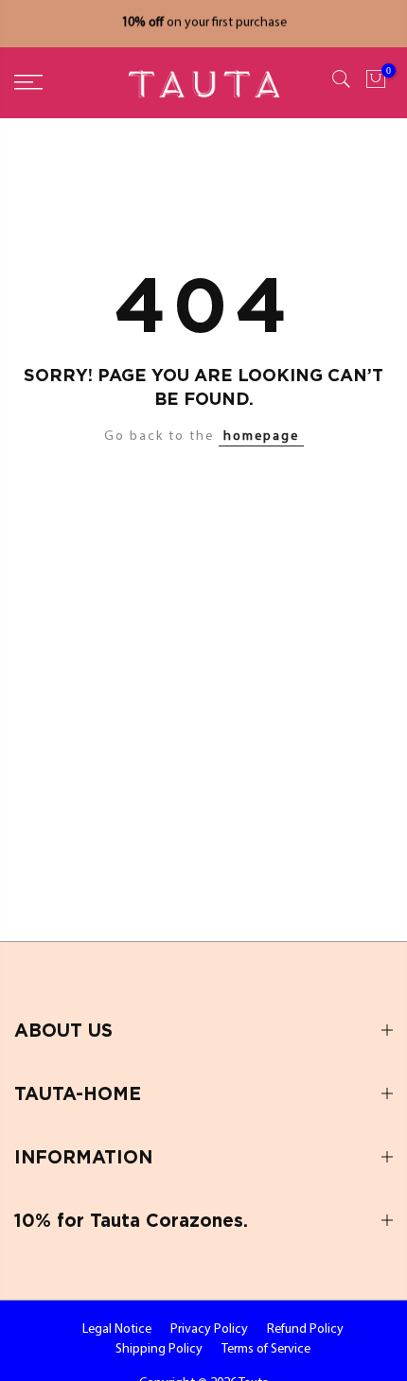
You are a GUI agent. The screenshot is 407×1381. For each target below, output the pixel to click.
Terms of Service (265, 1349)
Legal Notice (116, 1329)
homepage (261, 436)
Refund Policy (305, 1329)
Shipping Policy (159, 1349)
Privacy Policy (209, 1329)
